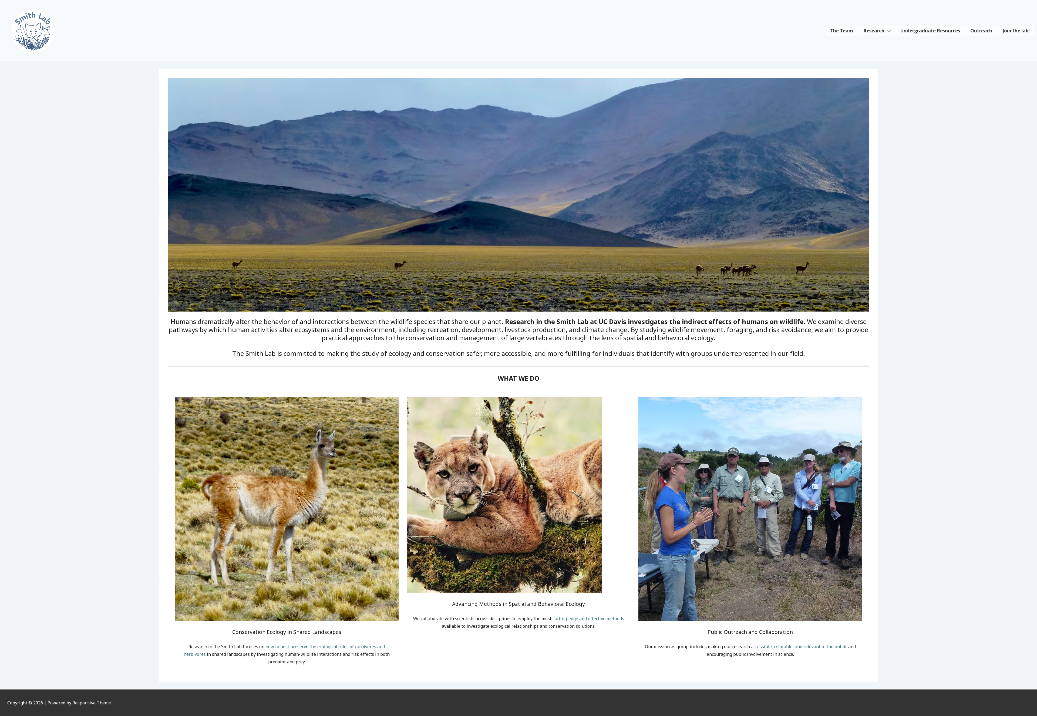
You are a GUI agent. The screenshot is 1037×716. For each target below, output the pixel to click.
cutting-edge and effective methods (588, 619)
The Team (841, 31)
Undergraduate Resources (930, 31)
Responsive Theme (91, 703)
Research (873, 31)
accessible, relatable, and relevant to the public (799, 647)
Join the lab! (1016, 31)
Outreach (981, 31)
